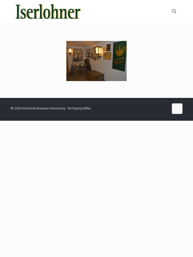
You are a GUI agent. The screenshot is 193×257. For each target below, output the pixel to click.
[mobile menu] (156, 11)
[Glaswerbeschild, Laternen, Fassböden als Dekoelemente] (96, 61)
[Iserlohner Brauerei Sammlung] (49, 11)
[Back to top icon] (177, 108)
